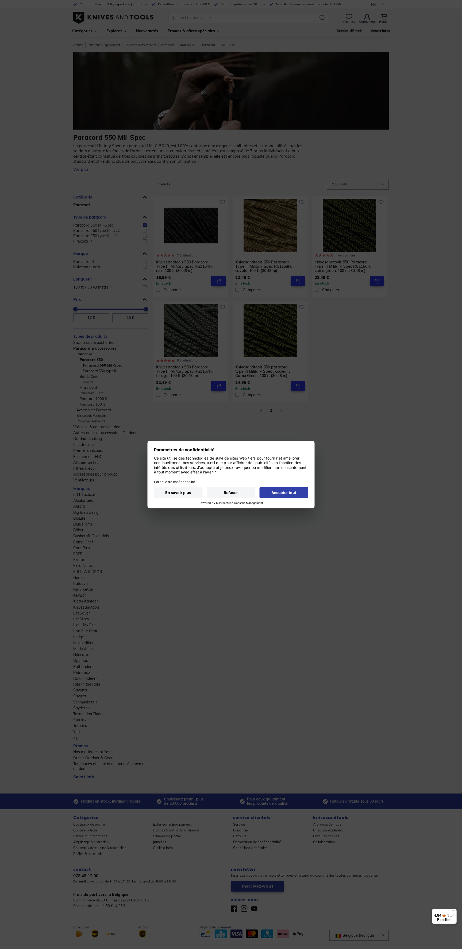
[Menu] (453, 912)
